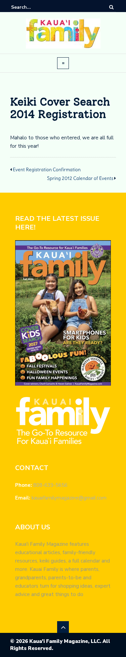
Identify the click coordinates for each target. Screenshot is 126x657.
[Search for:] (31, 7)
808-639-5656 (50, 485)
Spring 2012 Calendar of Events (80, 178)
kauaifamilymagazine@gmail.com (69, 498)
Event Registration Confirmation (47, 170)
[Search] (111, 7)
